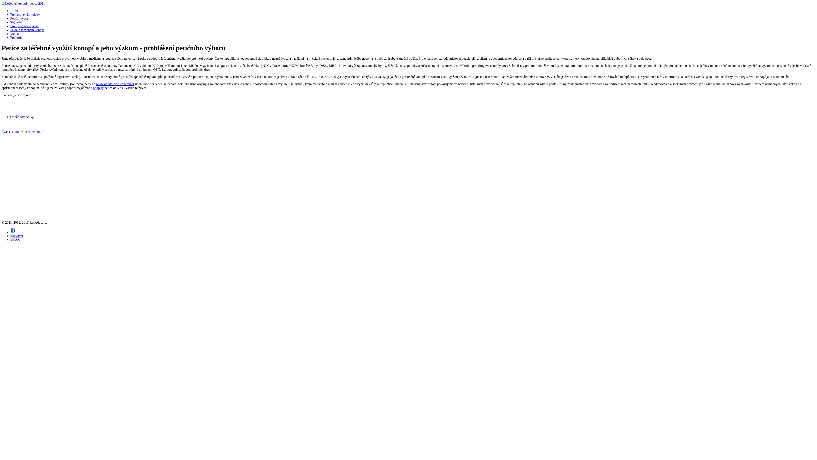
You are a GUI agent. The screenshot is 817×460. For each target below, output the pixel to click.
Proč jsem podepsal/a (24, 26)
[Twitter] (16, 236)
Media (14, 34)
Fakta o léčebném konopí (27, 30)
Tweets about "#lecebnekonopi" (23, 132)
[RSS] (15, 240)
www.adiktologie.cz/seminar (115, 84)
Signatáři (16, 22)
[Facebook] (12, 232)
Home (14, 11)
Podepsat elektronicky (25, 14)
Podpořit (16, 37)
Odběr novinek (20, 117)
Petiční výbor (19, 18)
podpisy (98, 88)
